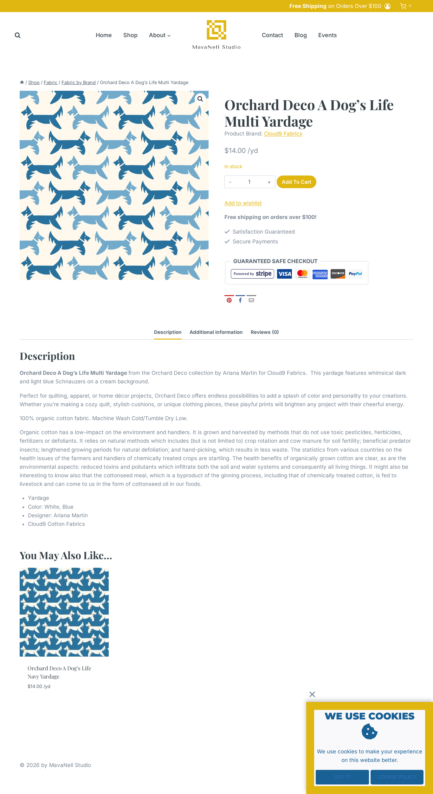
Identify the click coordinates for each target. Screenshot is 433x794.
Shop (130, 35)
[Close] (312, 694)
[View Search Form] (17, 35)
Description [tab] (168, 332)
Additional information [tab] (216, 332)
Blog (300, 35)
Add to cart (296, 182)
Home (104, 35)
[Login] (388, 6)
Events (327, 35)
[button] (200, 99)
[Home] (22, 82)
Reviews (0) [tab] (265, 332)
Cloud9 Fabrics (283, 133)
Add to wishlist (243, 203)
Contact (272, 35)
